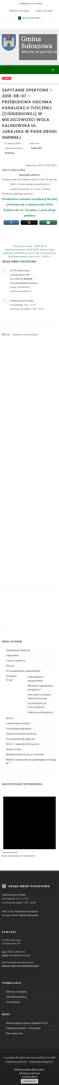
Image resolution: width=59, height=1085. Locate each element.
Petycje (10, 665)
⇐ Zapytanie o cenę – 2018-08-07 (29, 246)
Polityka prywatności (16, 1061)
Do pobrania (13, 1001)
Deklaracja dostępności (40, 712)
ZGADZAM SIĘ (29, 1081)
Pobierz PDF (36, 148)
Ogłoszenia (12, 655)
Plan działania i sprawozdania (36, 678)
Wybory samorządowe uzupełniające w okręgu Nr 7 (31, 761)
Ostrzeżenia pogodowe (18, 728)
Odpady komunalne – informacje (23, 1028)
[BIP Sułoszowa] (29, 25)
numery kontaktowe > (21, 291)
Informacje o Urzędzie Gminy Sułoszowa (39, 696)
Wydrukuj (9, 153)
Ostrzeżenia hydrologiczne (20, 738)
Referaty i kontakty (16, 991)
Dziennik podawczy (16, 996)
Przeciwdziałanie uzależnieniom (23, 670)
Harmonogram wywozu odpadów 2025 (27, 1022)
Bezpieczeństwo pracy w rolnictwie (25, 754)
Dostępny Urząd (11, 677)
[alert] (29, 823)
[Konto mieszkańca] (38, 25)
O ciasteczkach (29, 1076)
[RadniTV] (21, 25)
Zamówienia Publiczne (18, 650)
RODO (9, 718)
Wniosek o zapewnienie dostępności (40, 687)
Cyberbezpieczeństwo (18, 723)
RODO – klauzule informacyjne (22, 743)
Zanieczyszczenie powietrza (21, 733)
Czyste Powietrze (15, 660)
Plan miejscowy (14, 1033)
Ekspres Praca (13, 749)
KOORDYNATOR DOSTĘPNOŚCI (37, 705)
